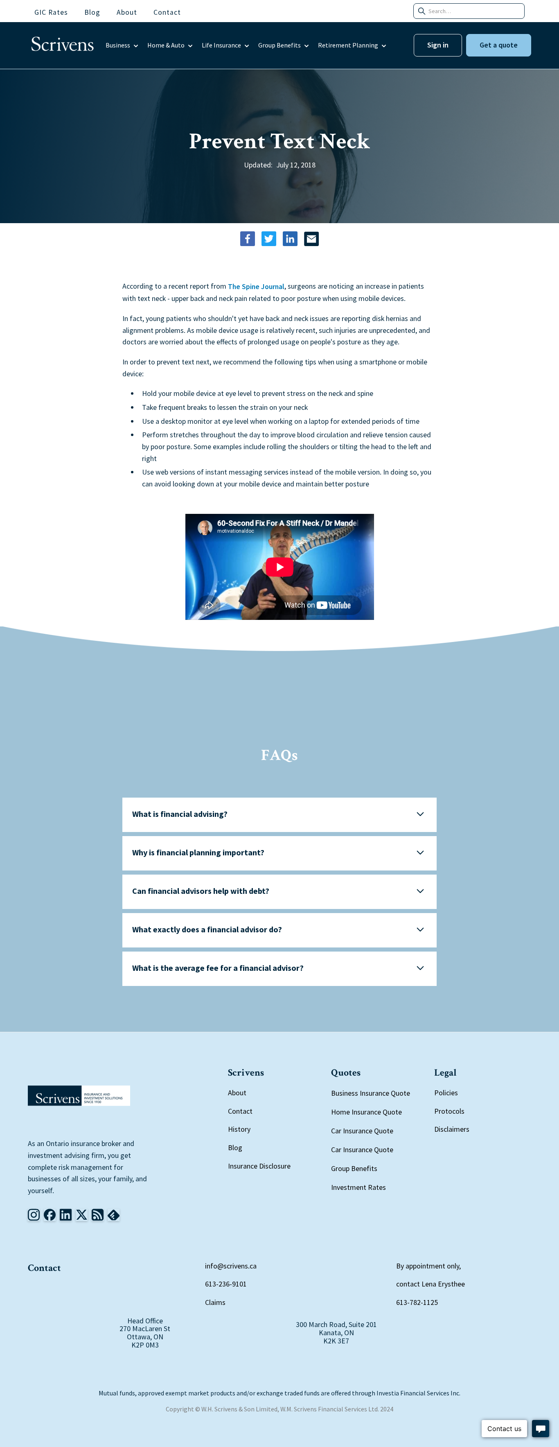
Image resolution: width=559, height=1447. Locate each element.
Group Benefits (354, 1168)
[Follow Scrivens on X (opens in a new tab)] (82, 1215)
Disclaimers (451, 1129)
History (239, 1129)
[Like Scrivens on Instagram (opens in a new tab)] (34, 1215)
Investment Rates (358, 1187)
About (237, 1092)
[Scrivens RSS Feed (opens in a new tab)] (113, 1215)
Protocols (449, 1111)
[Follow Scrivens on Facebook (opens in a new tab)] (50, 1215)
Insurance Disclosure (259, 1166)
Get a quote (499, 45)
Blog (235, 1147)
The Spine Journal (256, 287)
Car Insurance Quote (362, 1130)
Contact (240, 1111)
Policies (446, 1092)
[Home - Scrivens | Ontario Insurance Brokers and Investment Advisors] (79, 1095)
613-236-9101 (226, 1284)
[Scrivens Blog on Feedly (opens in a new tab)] (98, 1215)
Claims (215, 1302)
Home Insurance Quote (366, 1112)
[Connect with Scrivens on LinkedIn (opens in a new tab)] (66, 1215)
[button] (122, 45)
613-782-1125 (417, 1302)
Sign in (438, 45)
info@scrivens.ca (231, 1266)
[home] (62, 45)
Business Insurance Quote (370, 1093)
